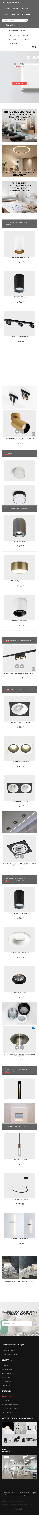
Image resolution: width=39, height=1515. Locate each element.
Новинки (12, 35)
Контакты (13, 44)
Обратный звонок (12, 25)
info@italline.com (11, 8)
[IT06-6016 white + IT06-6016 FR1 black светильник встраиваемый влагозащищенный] (19, 708)
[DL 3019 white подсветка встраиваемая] (19, 1115)
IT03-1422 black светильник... (20, 1238)
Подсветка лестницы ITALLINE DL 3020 (19, 1281)
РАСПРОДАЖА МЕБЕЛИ (10, 1404)
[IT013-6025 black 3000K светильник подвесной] (19, 1185)
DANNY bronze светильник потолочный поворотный (19, 439)
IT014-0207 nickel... (20, 541)
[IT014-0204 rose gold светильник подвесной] (19, 1146)
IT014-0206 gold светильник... (20, 581)
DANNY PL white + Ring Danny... (20, 257)
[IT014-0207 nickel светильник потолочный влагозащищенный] (19, 528)
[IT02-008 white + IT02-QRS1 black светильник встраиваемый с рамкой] (19, 848)
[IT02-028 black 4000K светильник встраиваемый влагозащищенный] (19, 979)
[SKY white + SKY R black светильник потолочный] (19, 607)
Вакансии (25, 8)
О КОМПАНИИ (7, 1370)
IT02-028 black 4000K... (20, 992)
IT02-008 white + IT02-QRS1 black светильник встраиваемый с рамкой (19, 864)
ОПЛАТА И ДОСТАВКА (10, 1408)
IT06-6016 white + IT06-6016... (20, 722)
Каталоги (12, 39)
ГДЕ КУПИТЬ (6, 1412)
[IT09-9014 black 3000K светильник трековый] (19, 658)
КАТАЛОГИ (5, 1401)
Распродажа (23, 35)
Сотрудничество (12, 14)
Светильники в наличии (18, 31)
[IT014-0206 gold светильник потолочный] (19, 567)
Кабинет (27, 14)
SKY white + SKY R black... (20, 620)
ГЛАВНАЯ (5, 1366)
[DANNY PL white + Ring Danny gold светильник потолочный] (19, 244)
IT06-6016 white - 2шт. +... (20, 801)
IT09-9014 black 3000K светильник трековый (19, 673)
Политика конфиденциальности (23, 1495)
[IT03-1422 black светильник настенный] (19, 1225)
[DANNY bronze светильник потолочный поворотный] (19, 423)
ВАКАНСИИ (6, 1377)
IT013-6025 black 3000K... (20, 1199)
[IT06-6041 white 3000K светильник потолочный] (19, 473)
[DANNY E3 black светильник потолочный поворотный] (19, 323)
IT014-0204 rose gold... (20, 1159)
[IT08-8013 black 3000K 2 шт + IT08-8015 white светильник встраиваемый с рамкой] (19, 748)
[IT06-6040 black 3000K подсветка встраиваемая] (19, 1091)
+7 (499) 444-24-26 (12, 3)
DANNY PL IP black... (20, 297)
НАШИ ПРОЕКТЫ (8, 1373)
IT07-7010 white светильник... (20, 952)
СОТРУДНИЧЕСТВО (9, 1381)
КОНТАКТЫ (6, 1385)
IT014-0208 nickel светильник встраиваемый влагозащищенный (20, 1055)
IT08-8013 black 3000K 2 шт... (20, 761)
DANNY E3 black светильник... (20, 336)
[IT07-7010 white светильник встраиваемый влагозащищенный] (19, 939)
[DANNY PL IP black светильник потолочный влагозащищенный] (19, 283)
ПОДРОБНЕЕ (19, 83)
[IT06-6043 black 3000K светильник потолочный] (19, 497)
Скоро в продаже (25, 39)
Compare (17, 431)
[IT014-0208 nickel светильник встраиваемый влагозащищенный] (19, 1039)
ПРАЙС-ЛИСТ (7, 1397)
